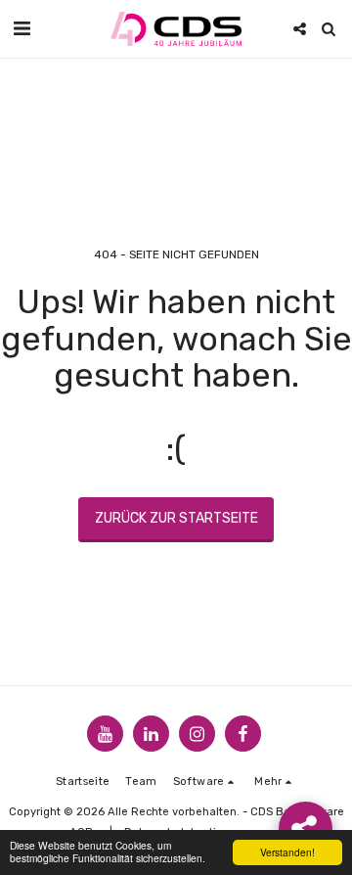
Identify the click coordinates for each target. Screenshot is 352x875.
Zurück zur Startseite (176, 518)
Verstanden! (287, 852)
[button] (21, 28)
